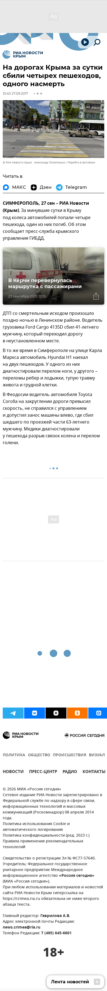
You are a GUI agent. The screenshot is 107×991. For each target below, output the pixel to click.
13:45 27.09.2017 (15, 93)
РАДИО (70, 772)
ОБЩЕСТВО (39, 755)
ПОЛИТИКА (14, 755)
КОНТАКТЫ (94, 772)
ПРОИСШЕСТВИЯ (69, 755)
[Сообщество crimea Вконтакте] (34, 713)
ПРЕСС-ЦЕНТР (43, 772)
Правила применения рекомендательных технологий (43, 844)
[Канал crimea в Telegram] (13, 713)
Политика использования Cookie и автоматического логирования (36, 827)
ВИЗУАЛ (97, 755)
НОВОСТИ (13, 772)
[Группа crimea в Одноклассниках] (77, 713)
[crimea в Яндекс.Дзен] (56, 713)
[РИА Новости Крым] (22, 54)
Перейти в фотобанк (81, 162)
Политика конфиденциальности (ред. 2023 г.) (46, 835)
